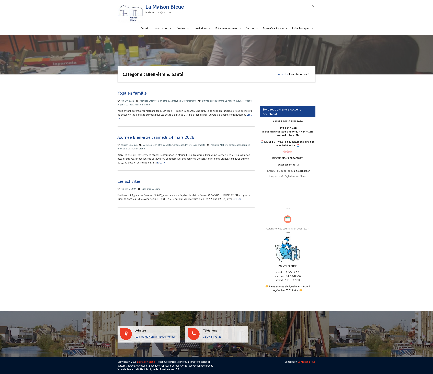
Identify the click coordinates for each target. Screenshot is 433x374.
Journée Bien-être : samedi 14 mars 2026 (156, 137)
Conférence (178, 144)
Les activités (129, 181)
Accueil (145, 28)
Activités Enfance (148, 100)
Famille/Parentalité (187, 100)
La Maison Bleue (164, 6)
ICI (297, 164)
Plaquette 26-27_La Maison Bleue (287, 176)
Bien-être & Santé (167, 100)
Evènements (199, 144)
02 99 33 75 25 (212, 336)
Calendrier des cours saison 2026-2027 (287, 228)
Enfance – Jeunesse (226, 28)
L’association (161, 28)
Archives (147, 144)
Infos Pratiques (301, 28)
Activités (215, 144)
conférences (235, 144)
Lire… (160, 162)
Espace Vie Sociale (273, 28)
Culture (250, 28)
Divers (188, 144)
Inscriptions (200, 28)
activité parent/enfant (213, 100)
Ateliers (181, 28)
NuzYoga (128, 104)
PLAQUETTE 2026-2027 (279, 170)
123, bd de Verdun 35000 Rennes (155, 336)
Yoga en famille (132, 93)
